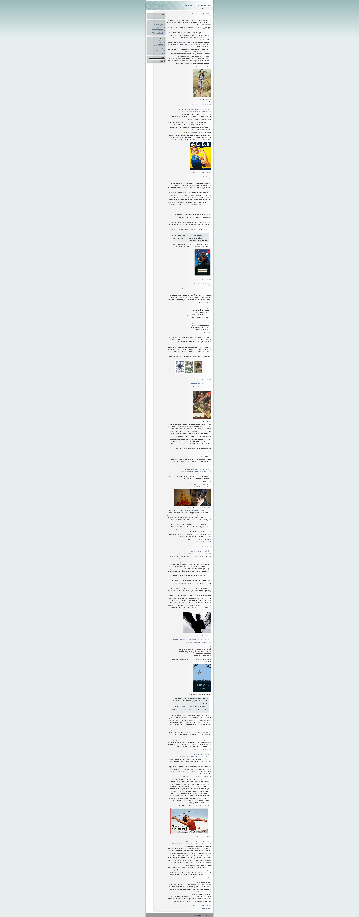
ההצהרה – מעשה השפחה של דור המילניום (188, 640)
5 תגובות (194, 546)
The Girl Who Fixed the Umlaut (203, 541)
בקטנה (196, 111)
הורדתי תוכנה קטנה (191, 44)
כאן (181, 568)
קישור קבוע (204, 104)
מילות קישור (160, 42)
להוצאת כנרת (204, 661)
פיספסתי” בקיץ (204, 872)
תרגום (203, 15)
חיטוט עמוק (179, 729)
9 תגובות (194, 837)
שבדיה (200, 471)
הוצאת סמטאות (203, 220)
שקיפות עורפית (198, 177)
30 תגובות (194, 749)
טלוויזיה (197, 642)
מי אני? (161, 17)
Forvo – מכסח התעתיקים (157, 25)
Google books (160, 27)
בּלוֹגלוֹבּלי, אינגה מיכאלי (157, 50)
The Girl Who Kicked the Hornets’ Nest (194, 510)
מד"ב (203, 642)
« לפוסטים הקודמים (206, 908)
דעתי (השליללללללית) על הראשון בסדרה (199, 484)
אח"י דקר (196, 915)
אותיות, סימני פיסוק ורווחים (196, 5)
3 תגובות (194, 379)
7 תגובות (194, 104)
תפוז (194, 802)
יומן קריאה (192, 386)
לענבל (206, 543)
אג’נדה (190, 802)
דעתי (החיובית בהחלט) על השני (201, 486)
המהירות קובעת (198, 13)
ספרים (203, 178)
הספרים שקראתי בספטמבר (194, 841)
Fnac (171, 771)
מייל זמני (161, 30)
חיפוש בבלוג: (162, 57)
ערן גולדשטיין (160, 47)
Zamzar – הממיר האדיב (157, 29)
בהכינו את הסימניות (206, 321)
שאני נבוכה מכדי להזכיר (182, 42)
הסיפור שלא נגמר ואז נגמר (194, 469)
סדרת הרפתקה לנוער (196, 204)
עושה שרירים (199, 754)
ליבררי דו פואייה (197, 771)
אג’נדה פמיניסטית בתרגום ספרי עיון (191, 109)
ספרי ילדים (202, 286)
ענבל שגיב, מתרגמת (158, 45)
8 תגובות (194, 635)
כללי (194, 111)
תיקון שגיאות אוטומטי (158, 33)
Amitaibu (161, 40)
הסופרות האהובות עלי (195, 884)
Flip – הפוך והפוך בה (158, 24)
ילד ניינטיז (161, 53)
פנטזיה (194, 553)
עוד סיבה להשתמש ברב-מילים (156, 32)
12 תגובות (194, 465)
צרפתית (196, 756)
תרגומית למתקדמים (197, 384)
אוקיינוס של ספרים (197, 284)
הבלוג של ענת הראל (158, 51)
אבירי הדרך (193, 229)
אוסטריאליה (160, 44)
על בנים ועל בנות (197, 551)
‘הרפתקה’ (206, 290)
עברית (203, 111)
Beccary (204, 915)
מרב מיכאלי (192, 132)
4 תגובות (194, 172)
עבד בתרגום (160, 48)
